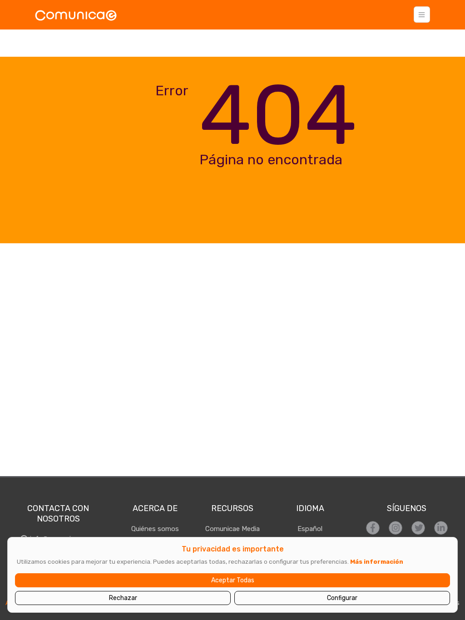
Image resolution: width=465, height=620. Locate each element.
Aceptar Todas (232, 580)
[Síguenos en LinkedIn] (441, 528)
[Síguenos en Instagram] (395, 528)
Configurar (342, 598)
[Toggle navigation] (422, 14)
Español (309, 529)
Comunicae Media (232, 529)
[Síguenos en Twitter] (418, 528)
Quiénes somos (155, 529)
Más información (376, 561)
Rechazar (123, 598)
